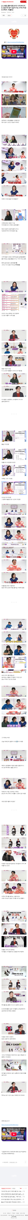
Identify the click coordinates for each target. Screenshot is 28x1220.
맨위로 (14, 1210)
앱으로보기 (23, 1)
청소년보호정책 (4, 1215)
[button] (8, 1)
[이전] (19, 1188)
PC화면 (13, 1213)
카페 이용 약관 (11, 1215)
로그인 (4, 1213)
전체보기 (9, 1213)
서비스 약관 (22, 1213)
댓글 (9, 15)
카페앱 (17, 1213)
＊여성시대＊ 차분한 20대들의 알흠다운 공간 (14, 1162)
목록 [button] (3, 15)
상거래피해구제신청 (19, 1215)
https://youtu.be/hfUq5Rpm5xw (15, 42)
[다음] (26, 1188)
